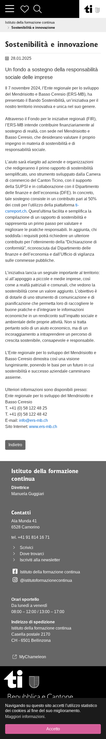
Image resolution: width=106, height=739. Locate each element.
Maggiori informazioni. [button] (25, 716)
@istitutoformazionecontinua (46, 580)
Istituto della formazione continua (50, 572)
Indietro (15, 445)
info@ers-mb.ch (33, 420)
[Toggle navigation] (9, 9)
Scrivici (26, 547)
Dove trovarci (32, 554)
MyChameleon (32, 657)
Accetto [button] (53, 729)
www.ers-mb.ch (43, 426)
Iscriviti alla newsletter (40, 560)
